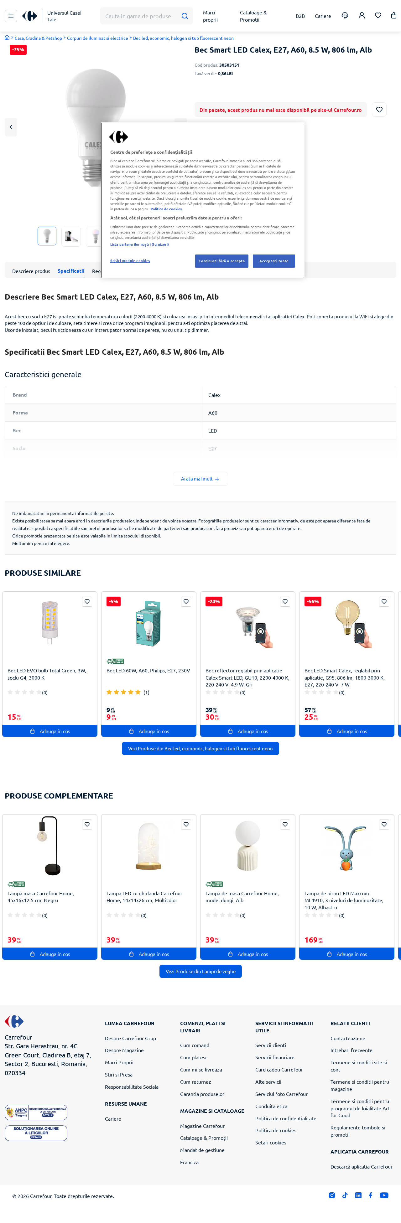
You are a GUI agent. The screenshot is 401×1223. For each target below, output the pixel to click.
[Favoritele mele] (378, 16)
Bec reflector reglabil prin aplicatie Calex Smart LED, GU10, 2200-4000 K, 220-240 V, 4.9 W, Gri (247, 677)
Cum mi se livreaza (201, 1069)
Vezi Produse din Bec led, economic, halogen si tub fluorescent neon (200, 748)
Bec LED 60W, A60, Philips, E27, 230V (148, 670)
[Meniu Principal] (11, 16)
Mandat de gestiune (202, 1150)
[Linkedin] (358, 1196)
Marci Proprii (119, 1062)
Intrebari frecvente (351, 1050)
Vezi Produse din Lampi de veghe (201, 971)
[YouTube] (384, 1196)
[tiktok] (345, 1196)
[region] (203, 200)
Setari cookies (270, 1142)
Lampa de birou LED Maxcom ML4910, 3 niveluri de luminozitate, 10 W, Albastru (344, 900)
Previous (11, 127)
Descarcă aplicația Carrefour (362, 1166)
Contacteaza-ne (348, 1038)
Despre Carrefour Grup (130, 1038)
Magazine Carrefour (202, 1126)
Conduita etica (271, 1106)
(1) (146, 692)
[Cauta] (184, 16)
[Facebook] (370, 1196)
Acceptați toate (274, 260)
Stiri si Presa (119, 1074)
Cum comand (194, 1045)
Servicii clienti (270, 1045)
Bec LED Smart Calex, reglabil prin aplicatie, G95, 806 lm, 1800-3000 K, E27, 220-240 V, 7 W (345, 677)
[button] (393, 16)
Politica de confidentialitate (285, 1118)
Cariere (113, 1118)
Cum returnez (195, 1081)
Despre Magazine (124, 1050)
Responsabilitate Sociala (132, 1086)
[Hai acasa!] (7, 37)
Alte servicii (268, 1081)
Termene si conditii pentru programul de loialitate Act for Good (360, 1108)
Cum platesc (193, 1057)
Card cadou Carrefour (279, 1069)
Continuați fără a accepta (222, 260)
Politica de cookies (275, 1130)
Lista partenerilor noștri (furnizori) (139, 244)
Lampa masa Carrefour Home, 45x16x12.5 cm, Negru (41, 896)
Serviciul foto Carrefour (281, 1094)
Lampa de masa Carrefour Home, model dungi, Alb (242, 896)
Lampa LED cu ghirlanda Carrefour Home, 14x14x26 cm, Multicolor (144, 896)
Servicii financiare (274, 1057)
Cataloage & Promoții (204, 1137)
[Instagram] (332, 1196)
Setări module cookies (130, 260)
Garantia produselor (202, 1094)
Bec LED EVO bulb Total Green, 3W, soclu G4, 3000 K (47, 674)
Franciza (189, 1162)
